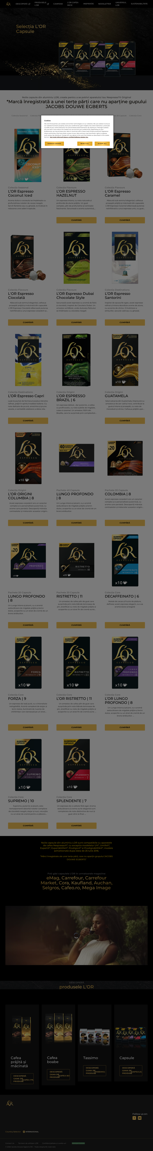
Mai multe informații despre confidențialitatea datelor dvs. (69, 137)
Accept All (102, 143)
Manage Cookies (54, 143)
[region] (77, 131)
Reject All (85, 143)
